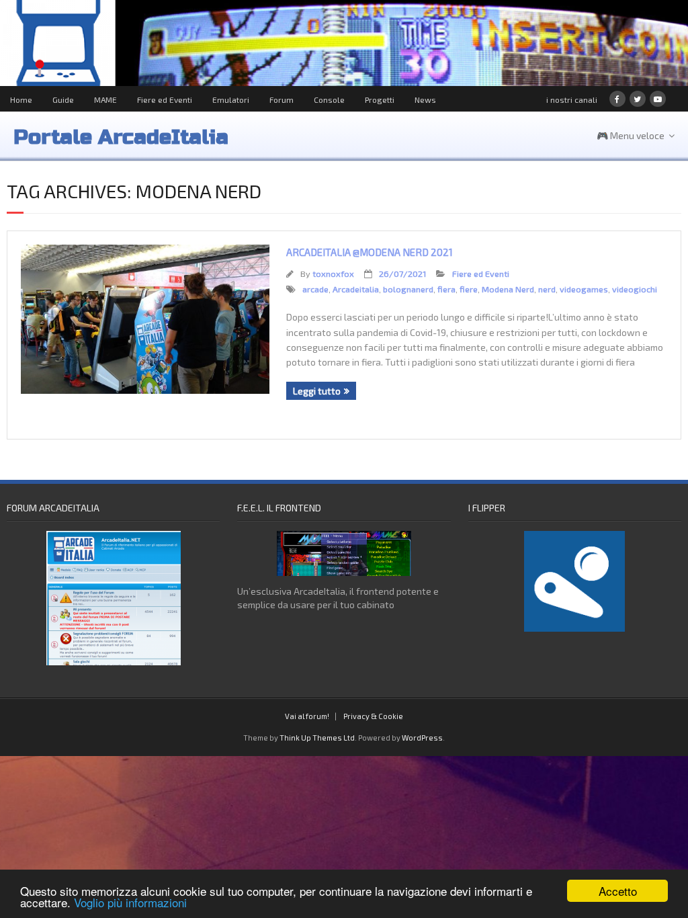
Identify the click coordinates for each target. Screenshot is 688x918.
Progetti (379, 99)
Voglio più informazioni (130, 902)
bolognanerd (408, 289)
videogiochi (634, 289)
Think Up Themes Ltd (317, 737)
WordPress (422, 737)
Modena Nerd (508, 289)
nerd (547, 289)
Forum (281, 99)
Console (329, 99)
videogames (584, 289)
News (425, 99)
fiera (446, 289)
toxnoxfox (333, 273)
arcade (315, 289)
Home (21, 99)
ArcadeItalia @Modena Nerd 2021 (369, 252)
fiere (469, 289)
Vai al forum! (307, 716)
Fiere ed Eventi (164, 99)
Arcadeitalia (356, 289)
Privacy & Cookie (373, 716)
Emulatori (230, 99)
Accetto (618, 890)
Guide (63, 99)
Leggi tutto (317, 391)
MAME (105, 99)
